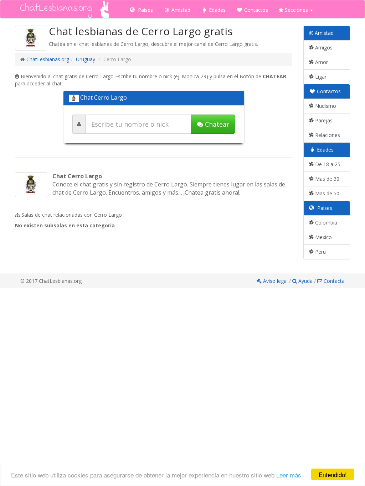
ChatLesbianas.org (47, 59)
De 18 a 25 (327, 164)
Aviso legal (275, 281)
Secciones (296, 9)
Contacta (333, 281)
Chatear (216, 124)
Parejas (323, 120)
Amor (321, 62)
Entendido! (333, 474)
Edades (216, 9)
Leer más (288, 474)
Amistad (180, 9)
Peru (320, 251)
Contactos (255, 9)
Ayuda (305, 281)
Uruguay (85, 59)
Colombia (325, 222)
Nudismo (325, 105)
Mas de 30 (326, 178)
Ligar (320, 76)
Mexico (323, 237)
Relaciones (327, 135)
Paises (145, 9)
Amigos (323, 47)
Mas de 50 (326, 193)
